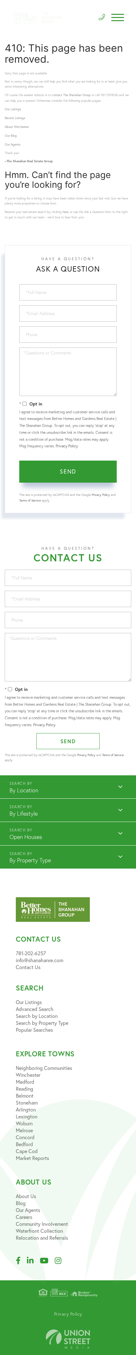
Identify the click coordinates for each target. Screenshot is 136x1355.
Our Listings (13, 109)
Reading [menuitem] (24, 1089)
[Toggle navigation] (117, 17)
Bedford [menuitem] (24, 1144)
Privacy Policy (66, 446)
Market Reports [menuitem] (32, 1158)
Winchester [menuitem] (28, 1075)
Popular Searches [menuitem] (34, 1030)
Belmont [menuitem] (25, 1096)
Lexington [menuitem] (26, 1116)
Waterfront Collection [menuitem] (39, 1231)
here (65, 212)
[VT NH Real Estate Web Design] (68, 1339)
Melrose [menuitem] (24, 1130)
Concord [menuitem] (25, 1137)
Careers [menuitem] (24, 1217)
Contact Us (28, 967)
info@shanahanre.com (39, 960)
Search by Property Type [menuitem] (42, 1023)
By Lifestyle (23, 813)
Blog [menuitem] (21, 1203)
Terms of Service (30, 500)
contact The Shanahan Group (71, 95)
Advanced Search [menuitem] (34, 1009)
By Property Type (30, 860)
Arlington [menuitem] (26, 1109)
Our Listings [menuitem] (29, 1002)
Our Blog (11, 136)
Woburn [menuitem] (24, 1123)
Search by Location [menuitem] (37, 1016)
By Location (23, 790)
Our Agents (12, 144)
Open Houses (25, 837)
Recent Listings (15, 118)
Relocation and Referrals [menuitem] (42, 1238)
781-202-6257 (31, 953)
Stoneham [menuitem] (27, 1103)
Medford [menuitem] (25, 1082)
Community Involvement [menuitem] (42, 1224)
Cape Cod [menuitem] (27, 1151)
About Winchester (17, 127)
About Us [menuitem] (26, 1196)
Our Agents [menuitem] (28, 1210)
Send (68, 471)
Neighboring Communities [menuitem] (44, 1068)
